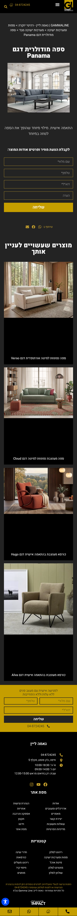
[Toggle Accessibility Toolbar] (5, 901)
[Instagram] (32, 784)
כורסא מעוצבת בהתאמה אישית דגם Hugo (38, 554)
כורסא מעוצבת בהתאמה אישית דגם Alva (39, 675)
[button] (57, 4)
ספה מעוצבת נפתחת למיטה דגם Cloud (38, 458)
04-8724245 (22, 5)
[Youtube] (38, 784)
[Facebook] (45, 784)
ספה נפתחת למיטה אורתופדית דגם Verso (38, 358)
